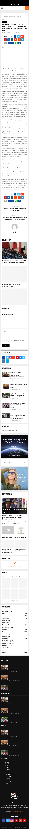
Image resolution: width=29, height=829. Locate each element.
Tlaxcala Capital (6, 650)
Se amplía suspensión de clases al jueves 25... (20, 536)
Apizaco (4, 615)
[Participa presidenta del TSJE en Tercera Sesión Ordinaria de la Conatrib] (6, 386)
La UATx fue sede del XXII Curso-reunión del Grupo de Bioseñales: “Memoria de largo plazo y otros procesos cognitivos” (14, 262)
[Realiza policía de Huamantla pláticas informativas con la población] (14, 506)
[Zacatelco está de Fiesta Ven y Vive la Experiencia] (8, 530)
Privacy (8, 2)
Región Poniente (6, 643)
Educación (5, 622)
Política (4, 636)
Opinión (4, 631)
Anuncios (4, 613)
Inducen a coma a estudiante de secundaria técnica (7, 550)
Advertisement (15, 2)
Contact (21, 2)
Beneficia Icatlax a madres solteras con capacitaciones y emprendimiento (14, 218)
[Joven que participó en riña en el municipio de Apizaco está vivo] (21, 544)
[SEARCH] (25, 462)
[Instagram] (12, 820)
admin (5, 32)
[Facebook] (3, 820)
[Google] (20, 820)
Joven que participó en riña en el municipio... (20, 550)
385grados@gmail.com (17, 811)
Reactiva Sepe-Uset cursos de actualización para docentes (14, 308)
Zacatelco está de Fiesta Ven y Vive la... (7, 536)
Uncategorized (6, 652)
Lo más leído (5, 627)
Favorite (19, 566)
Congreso (4, 620)
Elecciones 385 (6, 625)
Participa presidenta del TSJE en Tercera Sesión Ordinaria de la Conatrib (18, 386)
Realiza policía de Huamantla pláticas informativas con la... (12, 516)
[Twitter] (8, 820)
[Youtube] (24, 820)
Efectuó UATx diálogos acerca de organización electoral (11, 285)
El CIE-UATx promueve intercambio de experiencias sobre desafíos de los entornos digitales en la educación (18, 416)
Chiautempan (5, 618)
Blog (5, 2)
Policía (4, 634)
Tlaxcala (4, 647)
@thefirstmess (14, 600)
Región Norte (5, 638)
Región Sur (5, 645)
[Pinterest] (16, 820)
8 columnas (5, 611)
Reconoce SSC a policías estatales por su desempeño (14, 209)
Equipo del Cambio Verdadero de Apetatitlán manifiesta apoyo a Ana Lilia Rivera (17, 395)
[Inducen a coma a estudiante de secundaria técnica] (8, 544)
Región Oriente (6, 641)
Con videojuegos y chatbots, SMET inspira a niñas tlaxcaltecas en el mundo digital (17, 405)
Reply (9, 566)
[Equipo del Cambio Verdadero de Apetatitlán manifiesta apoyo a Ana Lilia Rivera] (6, 395)
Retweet (14, 566)
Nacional (4, 629)
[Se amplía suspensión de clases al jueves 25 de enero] (21, 530)
